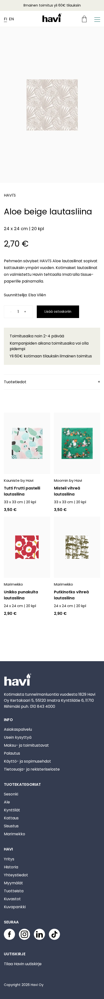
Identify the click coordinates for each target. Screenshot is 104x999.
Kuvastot (12, 899)
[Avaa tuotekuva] (52, 105)
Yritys (9, 859)
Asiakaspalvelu (18, 729)
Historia (11, 867)
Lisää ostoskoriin (58, 311)
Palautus (12, 753)
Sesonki (11, 794)
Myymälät (13, 883)
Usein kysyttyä (17, 737)
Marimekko (14, 834)
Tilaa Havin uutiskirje (23, 964)
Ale (7, 802)
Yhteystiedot (16, 875)
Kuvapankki (15, 907)
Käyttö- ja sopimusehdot (27, 761)
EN (11, 19)
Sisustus (11, 826)
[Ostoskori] (86, 19)
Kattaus (11, 818)
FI (5, 19)
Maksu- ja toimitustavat (26, 745)
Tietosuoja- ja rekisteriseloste (32, 769)
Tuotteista (13, 891)
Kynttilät (12, 810)
